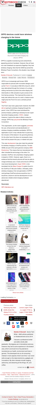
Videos (25, 5)
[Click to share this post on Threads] (13, 323)
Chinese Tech (12, 77)
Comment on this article (9, 301)
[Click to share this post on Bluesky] (17, 323)
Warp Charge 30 (18, 166)
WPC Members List (7, 187)
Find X (8, 86)
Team (15, 397)
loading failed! (4, 382)
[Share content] (4, 323)
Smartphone (31, 77)
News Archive (14, 374)
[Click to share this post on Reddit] (26, 323)
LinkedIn (31, 367)
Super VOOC (22, 164)
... (33, 5)
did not (3, 108)
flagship (3, 102)
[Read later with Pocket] (31, 323)
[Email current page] (22, 326)
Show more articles (18, 292)
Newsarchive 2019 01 (24, 374)
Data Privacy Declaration (25, 397)
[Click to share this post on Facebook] (8, 323)
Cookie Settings (13, 399)
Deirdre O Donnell (6, 75)
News (18, 5)
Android (29, 75)
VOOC (21, 115)
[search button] (29, 2)
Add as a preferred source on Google (19, 318)
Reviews (11, 5)
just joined (17, 120)
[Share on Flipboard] (13, 326)
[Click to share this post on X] (22, 323)
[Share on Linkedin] (18, 326)
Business (4, 77)
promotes (30, 126)
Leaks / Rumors (21, 77)
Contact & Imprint (7, 397)
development (12, 143)
